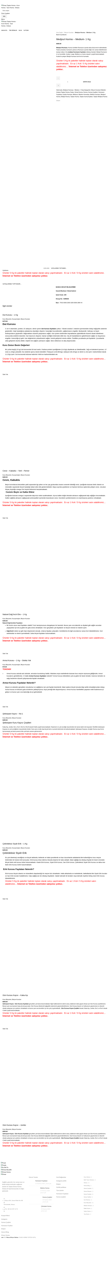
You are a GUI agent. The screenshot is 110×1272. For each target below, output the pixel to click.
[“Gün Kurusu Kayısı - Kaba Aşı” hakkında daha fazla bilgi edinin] (5, 1021)
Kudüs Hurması (67, 94)
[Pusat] (3, 1163)
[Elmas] (3, 1174)
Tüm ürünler (60, 1190)
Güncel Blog (5, 1232)
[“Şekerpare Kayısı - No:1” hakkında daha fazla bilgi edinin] (5, 742)
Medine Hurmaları (84, 94)
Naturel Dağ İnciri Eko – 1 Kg (15, 614)
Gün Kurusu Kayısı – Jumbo (14, 1125)
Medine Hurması (88, 1205)
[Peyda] (3, 1165)
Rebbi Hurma (87, 1208)
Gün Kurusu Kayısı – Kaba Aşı (15, 995)
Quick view (5, 371)
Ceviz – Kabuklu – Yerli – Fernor (16, 471)
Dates (72, 92)
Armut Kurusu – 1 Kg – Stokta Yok (17, 660)
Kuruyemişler (16, 319)
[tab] (46, 268)
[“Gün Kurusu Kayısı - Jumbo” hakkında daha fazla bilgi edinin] (5, 1151)
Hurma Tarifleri (87, 1197)
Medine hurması (95, 94)
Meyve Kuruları (69, 32)
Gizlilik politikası (61, 1187)
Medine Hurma (44, 1188)
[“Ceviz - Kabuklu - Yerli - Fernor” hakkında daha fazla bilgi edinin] (5, 510)
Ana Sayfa (59, 32)
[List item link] (13, 1206)
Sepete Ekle (87, 81)
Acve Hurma (87, 1177)
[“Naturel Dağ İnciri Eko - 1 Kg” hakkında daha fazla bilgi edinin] (5, 646)
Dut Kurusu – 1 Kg (10, 315)
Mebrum (75, 94)
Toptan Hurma (74, 96)
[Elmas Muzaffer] (6, 1169)
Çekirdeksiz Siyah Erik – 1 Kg (15, 844)
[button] (5, 367)
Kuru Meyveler (7, 319)
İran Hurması (87, 1200)
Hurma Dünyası (88, 1191)
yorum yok (48, 1183)
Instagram (4, 1219)
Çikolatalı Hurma (46, 1206)
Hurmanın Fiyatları (7, 1225)
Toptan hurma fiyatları (86, 96)
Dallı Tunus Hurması (89, 1180)
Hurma (85, 92)
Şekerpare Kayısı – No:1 (13, 714)
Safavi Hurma (87, 1211)
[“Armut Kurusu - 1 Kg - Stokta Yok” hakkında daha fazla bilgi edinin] (5, 699)
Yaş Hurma (86, 1214)
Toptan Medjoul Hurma (100, 96)
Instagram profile (61, 1181)
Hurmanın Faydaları (41, 1181)
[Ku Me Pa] (4, 1167)
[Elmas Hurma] (6, 1172)
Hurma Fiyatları (87, 1194)
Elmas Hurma (5, 1235)
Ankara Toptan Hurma (63, 92)
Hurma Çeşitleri (93, 92)
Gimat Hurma (79, 92)
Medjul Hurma (65, 96)
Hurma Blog (87, 1185)
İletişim (3, 1229)
